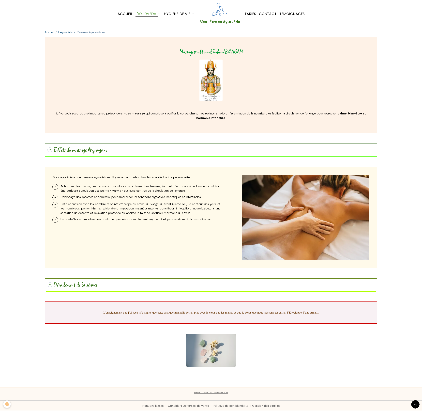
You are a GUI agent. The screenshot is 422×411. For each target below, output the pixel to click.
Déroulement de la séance (75, 285)
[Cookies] (7, 404)
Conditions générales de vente (188, 406)
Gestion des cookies (266, 406)
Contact (267, 13)
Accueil (125, 13)
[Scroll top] (415, 404)
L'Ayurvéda (146, 13)
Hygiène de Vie (177, 13)
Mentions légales (153, 406)
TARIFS (250, 13)
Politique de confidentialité (230, 406)
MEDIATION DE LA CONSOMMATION (211, 392)
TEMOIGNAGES (292, 13)
